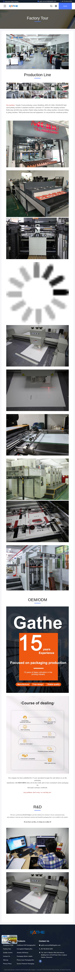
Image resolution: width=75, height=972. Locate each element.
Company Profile (8, 945)
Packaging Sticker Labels (24, 956)
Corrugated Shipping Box (24, 949)
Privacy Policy (7, 963)
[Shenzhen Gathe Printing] (13, 6)
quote (65, 6)
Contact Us (6, 956)
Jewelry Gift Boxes (22, 952)
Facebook (40, 961)
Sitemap (5, 960)
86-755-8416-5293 (67, 1)
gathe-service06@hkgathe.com (47, 1)
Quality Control (7, 952)
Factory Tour (7, 949)
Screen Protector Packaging (25, 963)
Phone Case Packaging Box (25, 960)
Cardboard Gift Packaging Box (26, 945)
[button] (16, 49)
